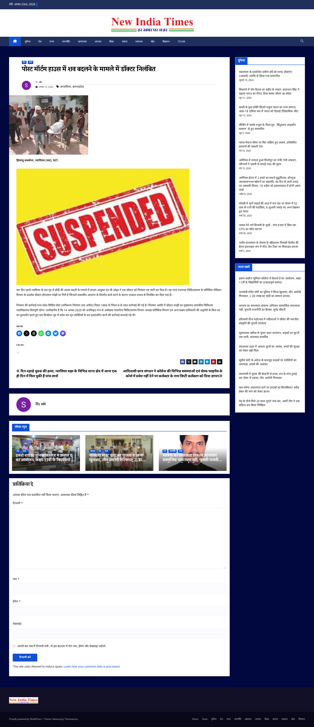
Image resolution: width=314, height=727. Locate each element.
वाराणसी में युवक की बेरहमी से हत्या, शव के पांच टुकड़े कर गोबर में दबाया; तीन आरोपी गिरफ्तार (268, 376)
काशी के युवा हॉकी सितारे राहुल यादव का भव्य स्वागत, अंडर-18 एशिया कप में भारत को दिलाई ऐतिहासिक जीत (268, 109)
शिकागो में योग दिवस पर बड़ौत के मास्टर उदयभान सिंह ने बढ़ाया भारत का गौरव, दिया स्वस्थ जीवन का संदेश (269, 92)
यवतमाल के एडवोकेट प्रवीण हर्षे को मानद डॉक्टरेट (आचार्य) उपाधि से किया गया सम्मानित (265, 74)
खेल (153, 41)
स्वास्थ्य (139, 41)
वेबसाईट (17, 624)
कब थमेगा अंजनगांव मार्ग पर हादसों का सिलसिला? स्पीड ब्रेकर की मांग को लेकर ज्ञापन (269, 390)
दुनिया (28, 41)
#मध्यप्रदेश (78, 87)
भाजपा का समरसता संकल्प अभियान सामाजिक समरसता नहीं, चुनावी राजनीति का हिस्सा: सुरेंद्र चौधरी (192, 461)
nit (40, 82)
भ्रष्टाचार (82, 41)
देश (39, 41)
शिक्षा (111, 41)
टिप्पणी (18, 503)
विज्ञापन (166, 41)
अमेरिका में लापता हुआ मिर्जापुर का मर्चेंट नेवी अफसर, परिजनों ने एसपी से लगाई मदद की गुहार (268, 162)
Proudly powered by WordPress (25, 719)
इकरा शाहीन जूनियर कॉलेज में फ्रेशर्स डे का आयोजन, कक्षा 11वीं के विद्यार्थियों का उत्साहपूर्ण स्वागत (45, 461)
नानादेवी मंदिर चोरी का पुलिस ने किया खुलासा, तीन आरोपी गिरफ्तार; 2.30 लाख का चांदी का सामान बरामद (116, 461)
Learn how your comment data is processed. (92, 667)
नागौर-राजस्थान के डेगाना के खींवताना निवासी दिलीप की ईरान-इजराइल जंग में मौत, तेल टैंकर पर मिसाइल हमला (269, 245)
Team (181, 41)
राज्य (51, 41)
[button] (302, 41)
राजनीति (66, 41)
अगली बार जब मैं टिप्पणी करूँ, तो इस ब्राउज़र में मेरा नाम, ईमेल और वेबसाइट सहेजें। (61, 646)
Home (195, 719)
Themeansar (71, 719)
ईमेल (17, 602)
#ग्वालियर (65, 87)
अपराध (98, 41)
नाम (16, 579)
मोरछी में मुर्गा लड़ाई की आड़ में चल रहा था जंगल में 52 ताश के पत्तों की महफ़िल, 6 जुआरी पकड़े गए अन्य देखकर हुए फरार (269, 208)
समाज (125, 41)
